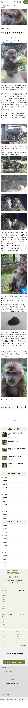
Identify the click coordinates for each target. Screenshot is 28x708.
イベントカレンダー (7, 639)
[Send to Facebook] (17, 407)
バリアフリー (6, 606)
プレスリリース (19, 649)
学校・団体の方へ (20, 590)
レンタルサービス (7, 604)
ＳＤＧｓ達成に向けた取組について (10, 683)
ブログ (3, 645)
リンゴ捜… (14, 420)
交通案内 (5, 597)
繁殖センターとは (21, 634)
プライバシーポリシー (7, 671)
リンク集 (4, 691)
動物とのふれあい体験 (7, 621)
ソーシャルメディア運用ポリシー (9, 679)
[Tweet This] (21, 407)
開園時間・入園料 (7, 595)
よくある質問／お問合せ (21, 646)
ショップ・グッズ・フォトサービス (21, 622)
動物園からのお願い (7, 609)
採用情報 (4, 667)
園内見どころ (6, 619)
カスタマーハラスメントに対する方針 (10, 687)
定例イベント (6, 636)
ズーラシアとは (6, 593)
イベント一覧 (6, 634)
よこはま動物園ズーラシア (14, 572)
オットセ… (14, 418)
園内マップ (5, 599)
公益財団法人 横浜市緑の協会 (14, 653)
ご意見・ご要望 (5, 694)
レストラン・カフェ (21, 618)
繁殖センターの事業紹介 (21, 637)
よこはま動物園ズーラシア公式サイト (5, 2)
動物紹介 (5, 624)
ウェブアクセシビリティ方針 (8, 675)
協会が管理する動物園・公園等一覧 (14, 662)
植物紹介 (5, 627)
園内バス (5, 601)
